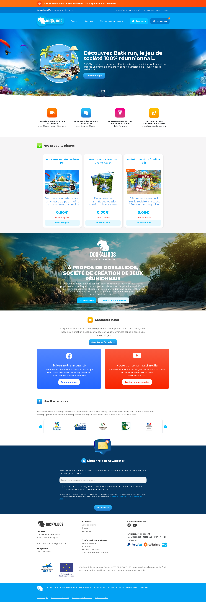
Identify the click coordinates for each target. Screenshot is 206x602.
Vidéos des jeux (89, 543)
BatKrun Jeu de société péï (62, 161)
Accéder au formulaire (103, 342)
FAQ (158, 10)
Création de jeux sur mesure (95, 552)
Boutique (89, 21)
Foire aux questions (91, 549)
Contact (150, 10)
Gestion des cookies (101, 598)
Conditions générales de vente (82, 598)
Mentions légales (42, 598)
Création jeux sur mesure (111, 21)
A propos (86, 546)
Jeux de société (89, 525)
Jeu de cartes (88, 531)
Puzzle (85, 528)
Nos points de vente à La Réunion (130, 10)
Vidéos (165, 10)
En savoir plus (62, 223)
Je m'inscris (103, 507)
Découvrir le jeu (94, 73)
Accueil (74, 21)
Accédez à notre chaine (137, 382)
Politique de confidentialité (60, 598)
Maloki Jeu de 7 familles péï (144, 161)
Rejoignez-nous (69, 382)
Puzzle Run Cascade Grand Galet (103, 161)
